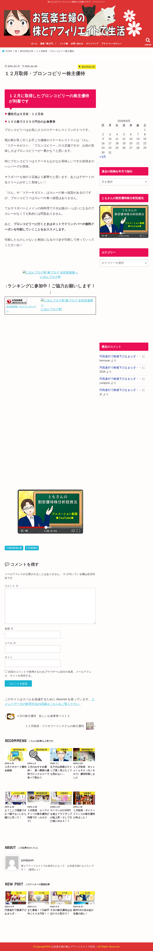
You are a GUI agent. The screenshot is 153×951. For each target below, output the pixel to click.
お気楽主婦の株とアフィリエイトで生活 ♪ (74, 946)
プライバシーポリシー (111, 43)
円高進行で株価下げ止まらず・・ (120, 356)
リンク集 (64, 43)
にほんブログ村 (50, 277)
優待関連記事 (15, 548)
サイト (9, 657)
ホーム (34, 43)
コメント (11, 585)
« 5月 (102, 156)
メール (10, 642)
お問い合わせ (77, 43)
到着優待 (33, 548)
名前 (9, 628)
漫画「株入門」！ (48, 43)
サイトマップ (92, 43)
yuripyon (27, 860)
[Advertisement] (50, 357)
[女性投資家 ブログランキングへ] (16, 302)
